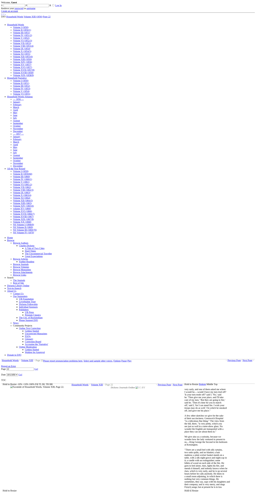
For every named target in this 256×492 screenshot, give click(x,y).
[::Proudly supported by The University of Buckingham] (239, 3)
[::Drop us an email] (102, 3)
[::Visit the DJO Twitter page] (97, 3)
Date (3, 374)
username (31, 8)
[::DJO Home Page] (11, 6)
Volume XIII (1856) (33, 16)
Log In (58, 5)
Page (3, 369)
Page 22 (47, 16)
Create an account (9, 11)
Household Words (14, 16)
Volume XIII (27, 360)
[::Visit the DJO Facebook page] (92, 3)
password (19, 8)
